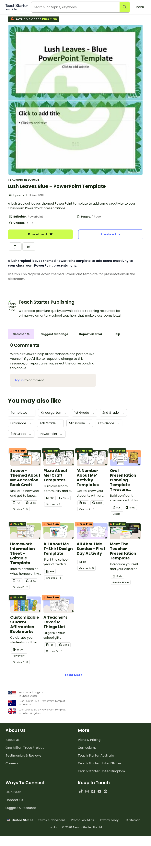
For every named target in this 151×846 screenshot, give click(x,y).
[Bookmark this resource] (15, 246)
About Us (12, 740)
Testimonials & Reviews (23, 755)
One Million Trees (25, 747)
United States (21, 820)
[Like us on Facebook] (93, 791)
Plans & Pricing (89, 740)
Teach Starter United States (99, 763)
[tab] (21, 334)
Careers (12, 763)
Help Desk (13, 792)
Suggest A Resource (21, 808)
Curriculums (87, 747)
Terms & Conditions (51, 820)
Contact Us (14, 800)
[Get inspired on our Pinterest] (105, 791)
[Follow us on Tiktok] (81, 791)
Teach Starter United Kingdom (101, 771)
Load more (74, 675)
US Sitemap (132, 820)
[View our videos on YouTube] (99, 791)
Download (38, 234)
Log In (53, 827)
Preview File (110, 234)
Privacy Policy (109, 820)
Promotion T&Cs (82, 820)
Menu (139, 7)
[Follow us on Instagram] (87, 791)
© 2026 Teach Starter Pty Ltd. (82, 827)
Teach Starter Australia (96, 755)
